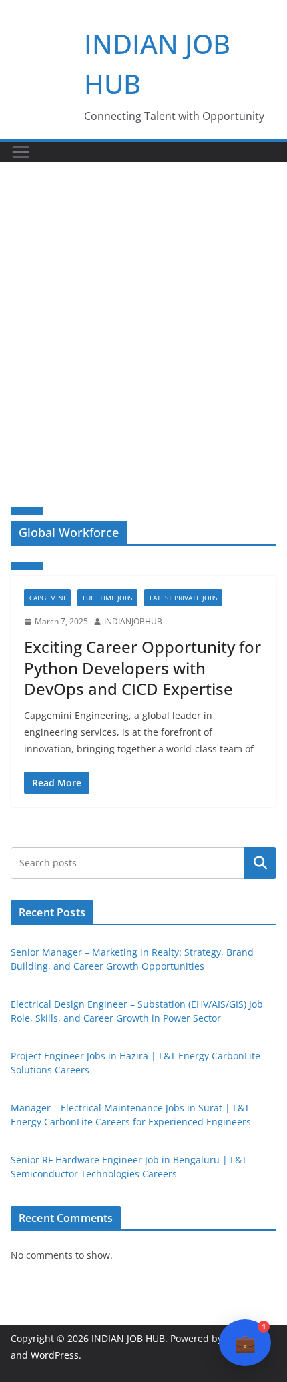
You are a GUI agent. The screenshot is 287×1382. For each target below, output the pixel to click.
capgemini (47, 597)
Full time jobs (107, 597)
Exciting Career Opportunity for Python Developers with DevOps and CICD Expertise (142, 667)
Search (260, 862)
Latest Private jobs (183, 597)
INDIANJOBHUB (133, 621)
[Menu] (21, 152)
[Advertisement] (143, 312)
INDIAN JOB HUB (128, 1338)
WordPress (55, 1355)
